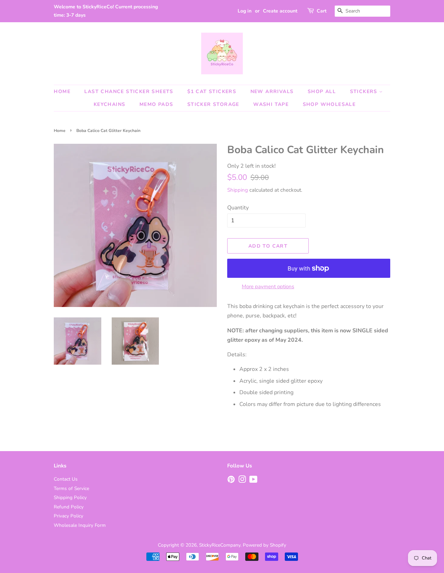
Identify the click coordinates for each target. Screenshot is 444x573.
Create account (280, 11)
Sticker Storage (213, 104)
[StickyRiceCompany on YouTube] (253, 481)
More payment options (268, 286)
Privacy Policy (68, 516)
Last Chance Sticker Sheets (128, 91)
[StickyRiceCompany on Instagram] (242, 481)
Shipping (237, 189)
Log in (244, 11)
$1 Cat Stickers (211, 91)
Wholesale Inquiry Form (80, 525)
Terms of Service (71, 488)
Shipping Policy (70, 497)
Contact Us (66, 479)
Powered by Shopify (264, 545)
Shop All (322, 91)
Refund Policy (69, 507)
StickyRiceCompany (219, 545)
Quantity (238, 207)
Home (62, 91)
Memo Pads (156, 104)
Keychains (110, 104)
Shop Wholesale (329, 104)
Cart (321, 11)
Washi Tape (271, 104)
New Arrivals (272, 91)
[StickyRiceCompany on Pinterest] (231, 481)
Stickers (364, 91)
